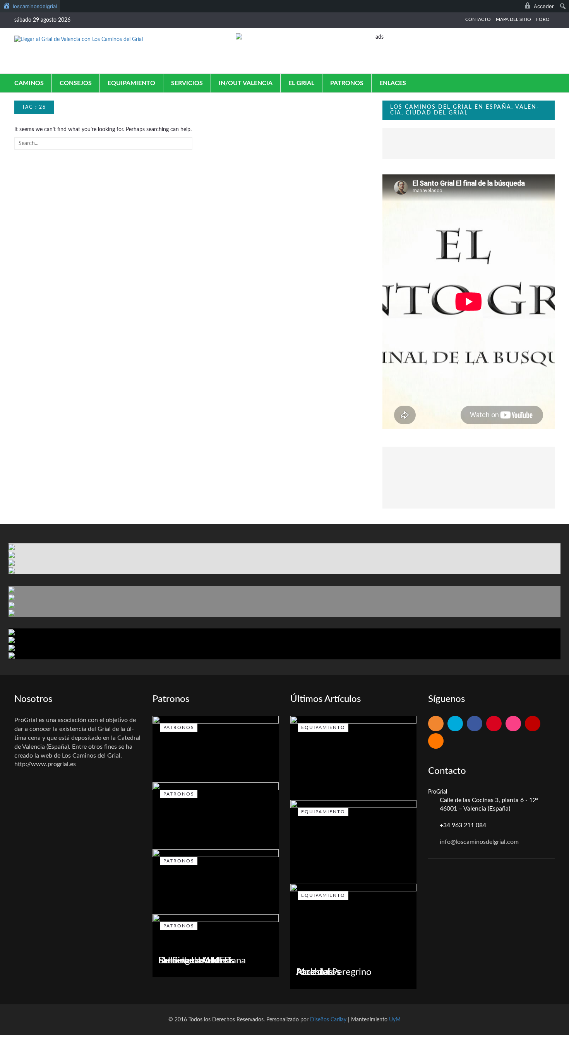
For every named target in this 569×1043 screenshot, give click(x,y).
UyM (395, 1020)
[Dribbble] (513, 724)
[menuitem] (30, 6)
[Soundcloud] (436, 741)
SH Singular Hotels (196, 960)
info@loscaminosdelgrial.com (479, 842)
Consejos (76, 83)
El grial (301, 83)
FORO (543, 19)
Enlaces (392, 83)
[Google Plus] (494, 724)
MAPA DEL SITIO (513, 19)
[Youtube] (532, 724)
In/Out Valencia (246, 83)
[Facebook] (474, 724)
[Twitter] (455, 724)
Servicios (187, 83)
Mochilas (314, 972)
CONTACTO (478, 19)
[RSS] (436, 724)
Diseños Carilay (328, 1020)
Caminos (29, 83)
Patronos (346, 83)
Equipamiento (131, 83)
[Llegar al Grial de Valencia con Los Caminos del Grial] (78, 39)
